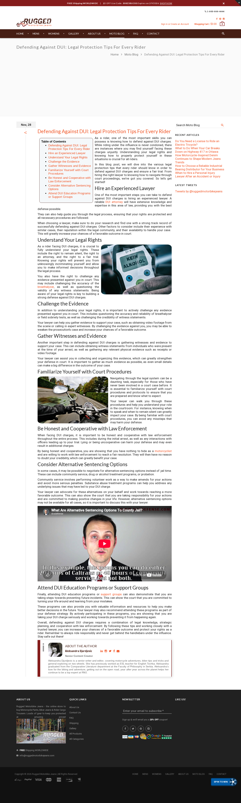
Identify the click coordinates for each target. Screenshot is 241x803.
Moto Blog (131, 54)
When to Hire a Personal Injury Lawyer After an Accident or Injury (197, 174)
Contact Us (75, 712)
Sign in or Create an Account (175, 24)
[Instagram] (224, 19)
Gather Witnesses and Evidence (69, 166)
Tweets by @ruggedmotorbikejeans (198, 191)
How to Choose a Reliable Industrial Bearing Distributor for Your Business (199, 167)
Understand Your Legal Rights (68, 157)
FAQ (71, 717)
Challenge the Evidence (63, 161)
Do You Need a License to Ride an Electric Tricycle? (197, 142)
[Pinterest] (220, 19)
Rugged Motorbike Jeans (44, 774)
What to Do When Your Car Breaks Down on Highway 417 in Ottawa (197, 149)
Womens (156, 774)
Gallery (72, 728)
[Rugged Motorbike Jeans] (34, 22)
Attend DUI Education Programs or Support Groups (69, 195)
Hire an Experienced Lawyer (67, 153)
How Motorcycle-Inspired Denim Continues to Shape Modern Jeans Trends (198, 158)
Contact (221, 774)
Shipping (74, 723)
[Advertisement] (120, 84)
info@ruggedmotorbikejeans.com (37, 755)
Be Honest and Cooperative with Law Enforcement (69, 179)
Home (115, 54)
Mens (145, 774)
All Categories (76, 739)
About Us (74, 707)
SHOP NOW (166, 3)
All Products (75, 733)
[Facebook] (217, 19)
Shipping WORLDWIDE (34, 750)
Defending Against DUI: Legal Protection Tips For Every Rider (104, 131)
